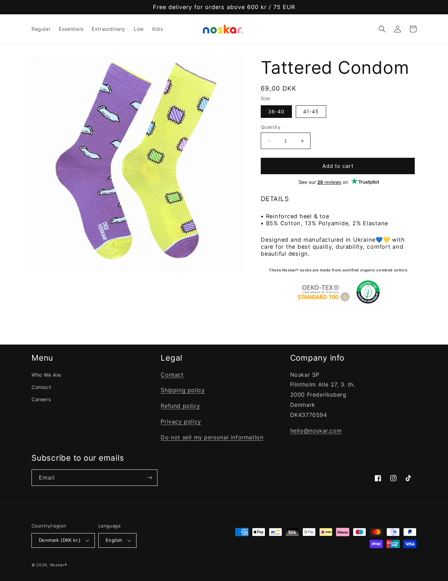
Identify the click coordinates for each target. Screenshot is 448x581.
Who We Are (46, 375)
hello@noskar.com (316, 430)
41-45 (311, 111)
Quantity (270, 127)
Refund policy (180, 405)
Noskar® (58, 564)
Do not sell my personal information (212, 437)
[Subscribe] (149, 477)
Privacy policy (181, 421)
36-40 (276, 111)
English (114, 540)
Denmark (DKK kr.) (60, 540)
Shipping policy (183, 390)
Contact (41, 387)
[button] (382, 29)
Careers (41, 399)
